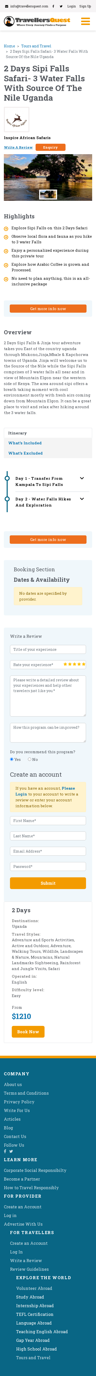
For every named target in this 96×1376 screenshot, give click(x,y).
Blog (8, 1127)
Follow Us (14, 1145)
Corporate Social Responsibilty (35, 1170)
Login (71, 6)
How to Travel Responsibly (31, 1187)
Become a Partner (22, 1179)
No (34, 759)
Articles (12, 1119)
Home (9, 46)
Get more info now (48, 308)
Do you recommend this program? (42, 751)
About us (13, 1084)
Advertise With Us (23, 1224)
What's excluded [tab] (25, 453)
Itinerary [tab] (17, 432)
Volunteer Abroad (34, 1288)
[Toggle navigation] (85, 21)
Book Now (28, 1031)
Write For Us (17, 1110)
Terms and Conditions (26, 1093)
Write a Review (26, 1260)
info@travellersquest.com (29, 6)
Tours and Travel (36, 46)
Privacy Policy (19, 1101)
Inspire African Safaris (27, 137)
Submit (48, 883)
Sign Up (85, 6)
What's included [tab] (25, 442)
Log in (10, 1215)
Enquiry (50, 147)
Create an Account (22, 1206)
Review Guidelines (29, 1269)
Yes (17, 759)
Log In (16, 1251)
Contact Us (15, 1136)
